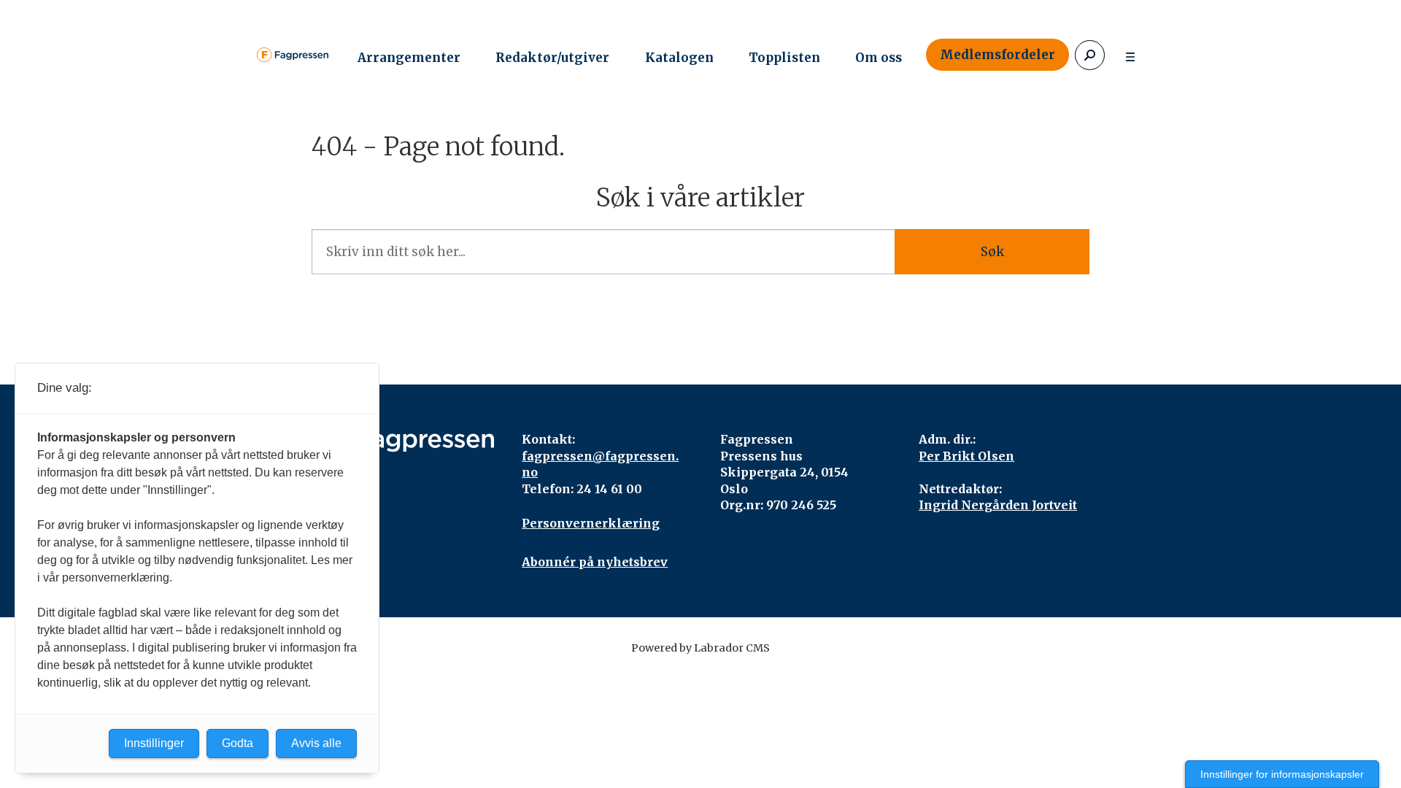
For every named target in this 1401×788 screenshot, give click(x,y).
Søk (992, 252)
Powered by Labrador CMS (700, 647)
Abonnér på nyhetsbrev (595, 562)
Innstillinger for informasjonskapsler (1282, 774)
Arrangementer (409, 58)
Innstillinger (154, 743)
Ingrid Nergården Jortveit (998, 505)
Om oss (878, 58)
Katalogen (679, 58)
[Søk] (1090, 55)
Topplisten (784, 58)
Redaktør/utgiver (552, 58)
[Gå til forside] (292, 54)
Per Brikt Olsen (966, 456)
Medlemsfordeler (997, 55)
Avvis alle (316, 743)
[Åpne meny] (1130, 55)
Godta (237, 743)
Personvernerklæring (591, 523)
